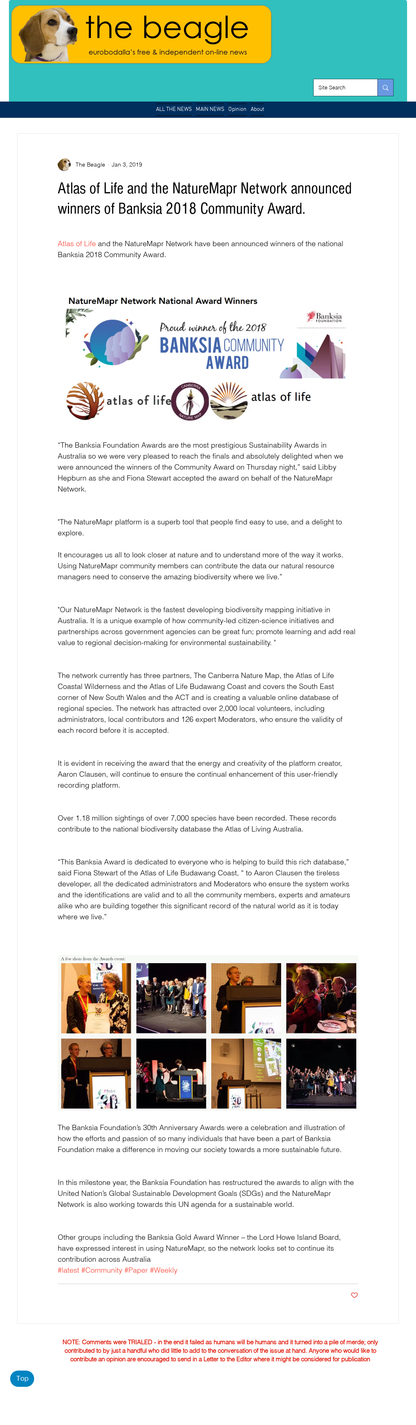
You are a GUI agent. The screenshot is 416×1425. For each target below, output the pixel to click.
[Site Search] (385, 87)
